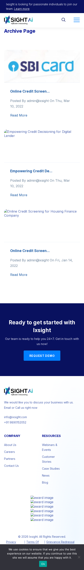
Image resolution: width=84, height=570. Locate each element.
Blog (45, 482)
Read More (18, 115)
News (46, 475)
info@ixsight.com (15, 417)
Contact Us (11, 465)
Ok (43, 564)
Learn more (22, 8)
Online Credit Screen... (30, 91)
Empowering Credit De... (31, 171)
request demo (42, 355)
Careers (9, 452)
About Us (10, 445)
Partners (9, 458)
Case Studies (51, 468)
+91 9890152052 (15, 422)
